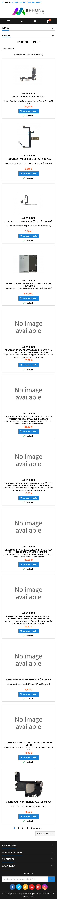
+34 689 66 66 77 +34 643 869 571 (27, 2)
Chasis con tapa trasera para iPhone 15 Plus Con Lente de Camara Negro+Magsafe (29, 617)
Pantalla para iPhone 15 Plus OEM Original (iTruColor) (28, 284)
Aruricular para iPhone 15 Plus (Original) (28, 801)
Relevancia (18, 49)
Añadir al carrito (28, 111)
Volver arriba (45, 834)
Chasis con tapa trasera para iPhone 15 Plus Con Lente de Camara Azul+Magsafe (29, 417)
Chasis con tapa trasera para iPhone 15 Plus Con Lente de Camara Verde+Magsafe (29, 550)
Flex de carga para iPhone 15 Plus (28, 96)
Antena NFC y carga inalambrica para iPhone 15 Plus (28, 743)
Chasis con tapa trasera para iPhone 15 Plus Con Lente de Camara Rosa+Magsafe (29, 351)
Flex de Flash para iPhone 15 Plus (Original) (28, 158)
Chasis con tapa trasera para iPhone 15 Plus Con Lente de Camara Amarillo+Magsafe (29, 484)
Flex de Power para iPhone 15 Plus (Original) (28, 221)
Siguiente (37, 828)
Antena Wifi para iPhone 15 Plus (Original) (28, 679)
